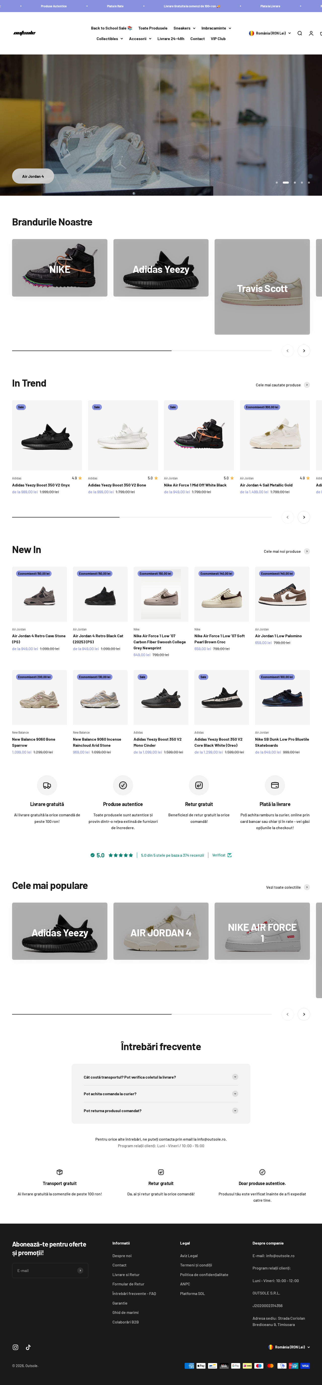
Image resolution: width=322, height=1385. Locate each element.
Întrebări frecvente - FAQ (134, 1293)
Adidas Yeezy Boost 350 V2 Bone (117, 484)
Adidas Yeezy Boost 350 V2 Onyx (41, 484)
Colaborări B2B (125, 1321)
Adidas (16, 478)
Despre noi (122, 1255)
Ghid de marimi (125, 1312)
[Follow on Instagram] (15, 1347)
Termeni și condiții (196, 1264)
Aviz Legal (189, 1255)
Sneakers (182, 28)
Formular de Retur (128, 1283)
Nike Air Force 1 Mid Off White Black (195, 484)
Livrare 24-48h (170, 38)
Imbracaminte (214, 28)
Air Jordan (171, 478)
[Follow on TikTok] (28, 1347)
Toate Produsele (153, 28)
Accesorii (137, 38)
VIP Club (218, 38)
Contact (197, 38)
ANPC (185, 1283)
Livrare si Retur (126, 1274)
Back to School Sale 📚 (111, 28)
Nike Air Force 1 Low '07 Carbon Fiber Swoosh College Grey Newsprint (160, 641)
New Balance (20, 732)
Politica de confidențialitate (204, 1274)
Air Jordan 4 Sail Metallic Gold (266, 484)
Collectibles (107, 38)
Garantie (120, 1303)
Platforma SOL (192, 1293)
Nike (136, 629)
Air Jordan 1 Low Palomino (278, 635)
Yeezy (161, 176)
